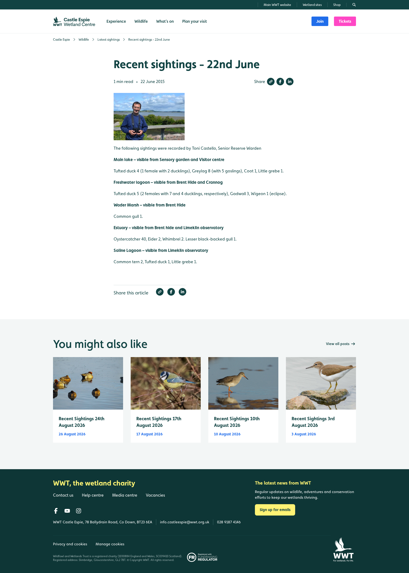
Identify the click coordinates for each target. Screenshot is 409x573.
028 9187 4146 (229, 522)
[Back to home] (343, 549)
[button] (271, 81)
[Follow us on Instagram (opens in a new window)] (78, 511)
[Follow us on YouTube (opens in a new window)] (67, 511)
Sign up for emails (275, 509)
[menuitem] (319, 21)
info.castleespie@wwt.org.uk (184, 522)
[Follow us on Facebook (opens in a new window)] (56, 511)
